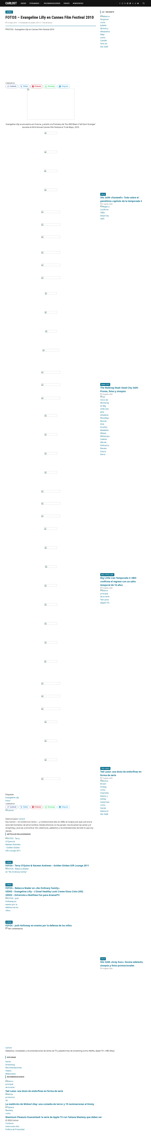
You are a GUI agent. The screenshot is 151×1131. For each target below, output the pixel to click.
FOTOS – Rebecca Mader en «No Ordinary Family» (32, 888)
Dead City (105, 384)
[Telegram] (130, 3)
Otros (9, 12)
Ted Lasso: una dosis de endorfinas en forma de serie (34, 1091)
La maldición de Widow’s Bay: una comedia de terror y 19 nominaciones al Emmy (49, 1104)
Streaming (34, 3)
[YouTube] (138, 3)
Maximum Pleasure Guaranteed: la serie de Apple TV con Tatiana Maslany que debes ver (53, 1117)
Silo (103, 194)
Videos (66, 3)
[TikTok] (135, 3)
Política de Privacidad (14, 1129)
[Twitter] (132, 3)
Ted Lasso (105, 768)
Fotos (7, 800)
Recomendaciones (52, 3)
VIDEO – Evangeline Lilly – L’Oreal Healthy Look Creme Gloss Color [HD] (44, 891)
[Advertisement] (118, 1005)
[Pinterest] (127, 3)
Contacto (9, 1123)
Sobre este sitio (12, 1126)
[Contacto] (125, 3)
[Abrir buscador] (144, 3)
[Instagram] (122, 3)
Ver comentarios (15, 928)
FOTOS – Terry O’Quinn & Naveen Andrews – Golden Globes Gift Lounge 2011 (47, 865)
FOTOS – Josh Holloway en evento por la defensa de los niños (38, 925)
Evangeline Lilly (12, 797)
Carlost (8, 1047)
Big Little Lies (107, 575)
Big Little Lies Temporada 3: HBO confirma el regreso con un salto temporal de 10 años (118, 581)
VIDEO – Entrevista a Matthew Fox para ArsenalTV (32, 895)
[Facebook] (119, 3)
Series (23, 3)
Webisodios (78, 3)
